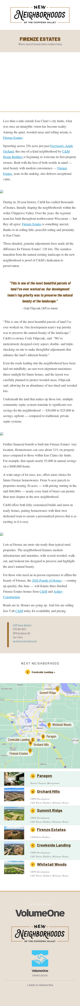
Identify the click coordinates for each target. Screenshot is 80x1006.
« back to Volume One (40, 985)
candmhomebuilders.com (25, 641)
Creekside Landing (54, 844)
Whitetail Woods (52, 864)
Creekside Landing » (43, 672)
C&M (43, 591)
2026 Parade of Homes (47, 580)
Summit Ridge (49, 810)
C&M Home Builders (22, 625)
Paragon (44, 775)
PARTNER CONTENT (40, 975)
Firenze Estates (13, 137)
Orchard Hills (48, 791)
